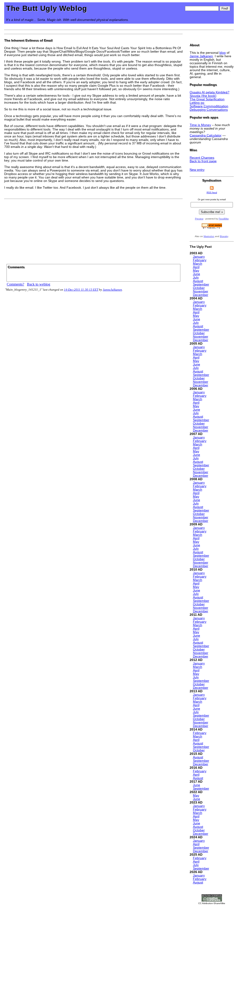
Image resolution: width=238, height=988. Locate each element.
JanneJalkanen (112, 289)
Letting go (197, 103)
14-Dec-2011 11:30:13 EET (81, 289)
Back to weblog (38, 284)
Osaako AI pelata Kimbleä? (209, 92)
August (198, 281)
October (199, 288)
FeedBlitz (224, 218)
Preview (199, 218)
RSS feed (212, 192)
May (196, 270)
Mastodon (209, 236)
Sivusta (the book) (203, 96)
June (196, 274)
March (197, 263)
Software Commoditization (209, 106)
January (199, 256)
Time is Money (200, 125)
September (201, 284)
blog (222, 52)
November (200, 291)
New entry (197, 170)
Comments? (15, 284)
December (200, 295)
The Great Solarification (207, 99)
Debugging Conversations (209, 109)
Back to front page (203, 161)
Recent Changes (202, 157)
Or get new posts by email (212, 199)
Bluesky (224, 236)
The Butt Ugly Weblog (46, 8)
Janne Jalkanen (201, 56)
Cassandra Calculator (205, 135)
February (199, 260)
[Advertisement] (93, 230)
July (196, 277)
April (196, 267)
